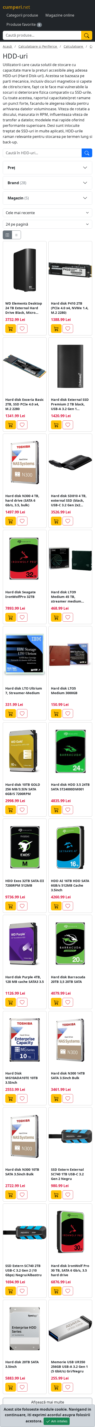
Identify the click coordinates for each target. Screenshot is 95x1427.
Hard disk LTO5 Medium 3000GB (64, 690)
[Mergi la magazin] (10, 328)
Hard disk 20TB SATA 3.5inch (22, 1364)
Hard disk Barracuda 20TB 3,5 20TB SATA (68, 979)
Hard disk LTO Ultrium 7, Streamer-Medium (23, 690)
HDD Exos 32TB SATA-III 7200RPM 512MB (24, 883)
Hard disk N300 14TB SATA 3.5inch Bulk (68, 1075)
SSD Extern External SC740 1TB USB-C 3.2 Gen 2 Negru (67, 1174)
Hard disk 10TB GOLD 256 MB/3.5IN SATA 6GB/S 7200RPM (22, 789)
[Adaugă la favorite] (22, 328)
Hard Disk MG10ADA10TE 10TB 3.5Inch (21, 1078)
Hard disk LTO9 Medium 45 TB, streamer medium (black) (66, 597)
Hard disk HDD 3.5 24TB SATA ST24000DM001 (70, 786)
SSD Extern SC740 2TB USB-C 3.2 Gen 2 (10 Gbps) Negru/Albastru (23, 1270)
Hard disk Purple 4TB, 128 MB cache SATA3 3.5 (24, 979)
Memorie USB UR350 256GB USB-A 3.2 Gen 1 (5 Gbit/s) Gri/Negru (69, 1366)
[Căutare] (87, 153)
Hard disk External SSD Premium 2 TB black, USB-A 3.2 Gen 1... (70, 404)
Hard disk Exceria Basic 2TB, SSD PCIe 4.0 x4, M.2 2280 (24, 404)
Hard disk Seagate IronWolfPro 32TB (20, 594)
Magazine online (59, 15)
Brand (17, 182)
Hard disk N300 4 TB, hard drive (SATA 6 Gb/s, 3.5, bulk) (22, 500)
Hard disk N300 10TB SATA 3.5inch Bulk (22, 1171)
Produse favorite (21, 24)
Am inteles (59, 1421)
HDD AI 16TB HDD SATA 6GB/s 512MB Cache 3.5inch (70, 885)
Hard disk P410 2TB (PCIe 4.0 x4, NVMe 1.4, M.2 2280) (69, 308)
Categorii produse (22, 15)
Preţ (11, 167)
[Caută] (86, 35)
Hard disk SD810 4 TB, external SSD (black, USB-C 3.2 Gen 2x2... (68, 500)
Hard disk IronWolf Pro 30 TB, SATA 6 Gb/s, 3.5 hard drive (70, 1270)
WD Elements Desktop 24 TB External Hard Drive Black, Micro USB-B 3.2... (23, 308)
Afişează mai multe (47, 1402)
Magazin (18, 198)
